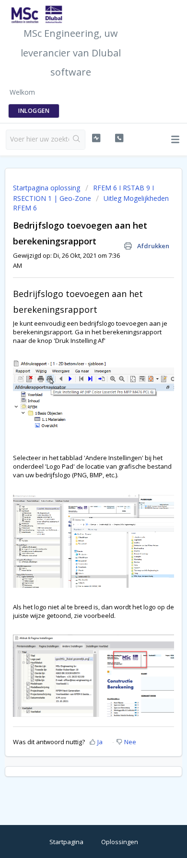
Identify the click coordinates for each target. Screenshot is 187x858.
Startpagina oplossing (47, 187)
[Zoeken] (77, 139)
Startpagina (66, 841)
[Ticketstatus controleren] (96, 138)
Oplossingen (119, 841)
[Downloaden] (75, 429)
